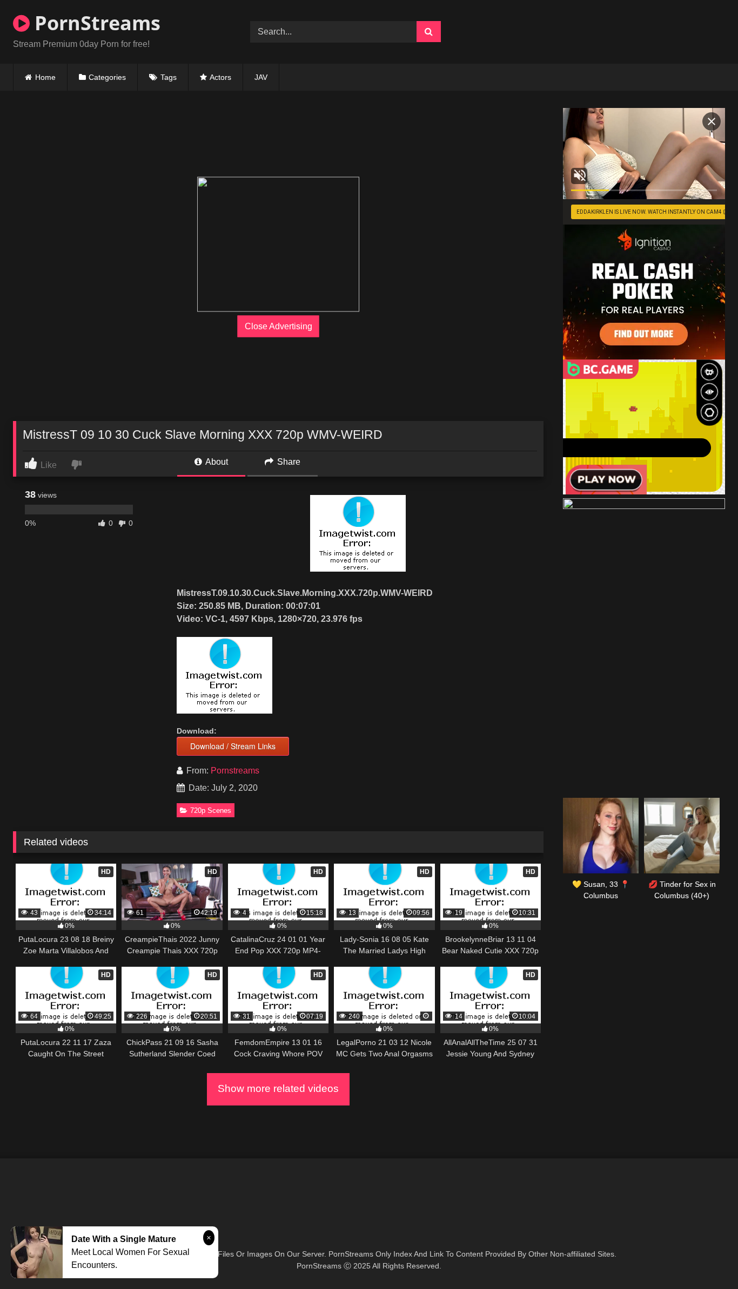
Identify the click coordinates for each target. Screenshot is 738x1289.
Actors (220, 77)
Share (287, 461)
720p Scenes (210, 810)
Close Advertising (278, 326)
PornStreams (95, 23)
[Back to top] (704, 1256)
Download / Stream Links (233, 746)
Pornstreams (235, 770)
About (216, 461)
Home (45, 77)
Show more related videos (278, 1088)
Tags (168, 77)
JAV (260, 77)
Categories (107, 77)
